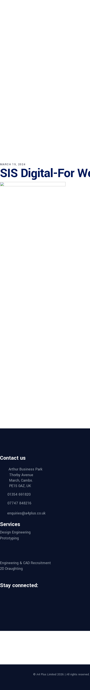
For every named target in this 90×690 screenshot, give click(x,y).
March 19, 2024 (13, 164)
